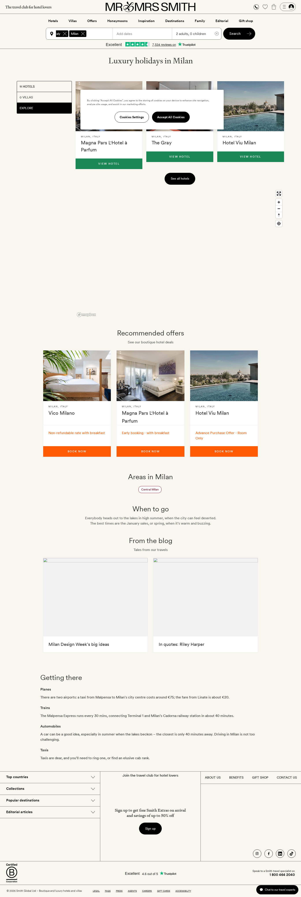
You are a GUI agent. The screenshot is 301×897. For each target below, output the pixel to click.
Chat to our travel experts (280, 889)
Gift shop (246, 21)
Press (119, 891)
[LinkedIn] (280, 853)
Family (200, 21)
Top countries (17, 777)
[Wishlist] (265, 7)
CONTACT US (287, 777)
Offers (92, 21)
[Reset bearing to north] (279, 215)
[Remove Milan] (82, 33)
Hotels (53, 21)
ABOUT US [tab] (213, 777)
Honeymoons (117, 21)
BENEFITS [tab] (236, 777)
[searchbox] (101, 33)
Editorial (222, 21)
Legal (96, 891)
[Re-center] (279, 223)
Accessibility (183, 891)
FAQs (108, 891)
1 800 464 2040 (282, 874)
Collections (15, 788)
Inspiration (146, 21)
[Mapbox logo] (86, 314)
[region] (179, 253)
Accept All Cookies (171, 117)
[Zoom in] (279, 202)
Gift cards (163, 891)
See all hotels (180, 178)
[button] (256, 7)
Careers (147, 891)
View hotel (108, 163)
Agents (132, 891)
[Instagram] (257, 853)
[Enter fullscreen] (279, 193)
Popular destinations (22, 800)
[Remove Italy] (64, 33)
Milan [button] (74, 33)
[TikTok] (291, 853)
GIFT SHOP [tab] (260, 777)
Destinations (174, 21)
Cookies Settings (132, 117)
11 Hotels (27, 86)
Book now (77, 451)
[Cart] (274, 7)
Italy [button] (57, 33)
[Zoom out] (279, 208)
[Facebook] (268, 853)
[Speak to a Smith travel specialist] (256, 7)
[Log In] (288, 7)
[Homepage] (150, 7)
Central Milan (150, 489)
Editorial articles (19, 812)
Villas (73, 21)
